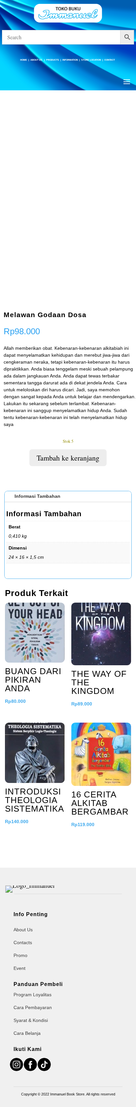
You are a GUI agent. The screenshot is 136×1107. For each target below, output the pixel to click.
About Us (36, 60)
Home (23, 60)
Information (70, 60)
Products (52, 60)
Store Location (91, 60)
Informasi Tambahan (37, 496)
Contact (109, 60)
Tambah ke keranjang (68, 458)
